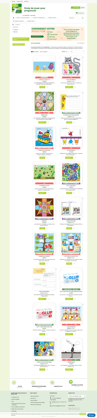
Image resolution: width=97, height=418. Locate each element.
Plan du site (20, 1)
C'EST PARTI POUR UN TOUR (71, 256)
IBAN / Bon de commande (17, 409)
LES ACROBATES (71, 150)
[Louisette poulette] (44, 67)
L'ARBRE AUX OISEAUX (44, 256)
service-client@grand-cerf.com (58, 405)
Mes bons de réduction (36, 404)
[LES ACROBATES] (71, 137)
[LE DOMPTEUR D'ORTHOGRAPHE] (71, 102)
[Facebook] (69, 409)
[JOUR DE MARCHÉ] (71, 314)
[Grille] (32, 52)
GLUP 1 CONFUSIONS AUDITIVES (44, 326)
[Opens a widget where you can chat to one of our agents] (91, 415)
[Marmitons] (44, 102)
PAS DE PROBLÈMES (44, 291)
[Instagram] (78, 409)
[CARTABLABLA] (71, 349)
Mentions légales (15, 399)
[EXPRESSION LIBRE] (71, 208)
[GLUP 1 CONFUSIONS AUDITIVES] (44, 314)
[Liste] (33, 52)
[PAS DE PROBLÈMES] (44, 279)
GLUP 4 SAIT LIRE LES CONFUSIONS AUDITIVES (71, 291)
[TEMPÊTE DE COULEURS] (44, 137)
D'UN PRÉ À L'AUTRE (44, 185)
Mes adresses (34, 400)
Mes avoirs (33, 398)
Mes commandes (35, 396)
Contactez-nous (15, 397)
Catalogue (14, 411)
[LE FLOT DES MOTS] (71, 173)
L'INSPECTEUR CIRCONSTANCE (44, 362)
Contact (26, 1)
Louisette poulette (44, 79)
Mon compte (33, 393)
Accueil (13, 1)
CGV (13, 401)
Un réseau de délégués (39, 386)
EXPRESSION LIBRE (71, 221)
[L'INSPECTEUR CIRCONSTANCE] (44, 349)
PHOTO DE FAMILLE (71, 79)
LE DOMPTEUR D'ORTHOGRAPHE (71, 115)
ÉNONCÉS (44, 221)
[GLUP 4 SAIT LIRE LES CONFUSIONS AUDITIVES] (71, 279)
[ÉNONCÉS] (44, 208)
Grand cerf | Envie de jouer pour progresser (18, 404)
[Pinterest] (75, 409)
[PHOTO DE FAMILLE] (71, 67)
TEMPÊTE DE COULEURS (44, 150)
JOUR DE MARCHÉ (71, 326)
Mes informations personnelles (38, 402)
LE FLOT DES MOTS (71, 185)
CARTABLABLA (71, 362)
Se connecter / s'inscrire (29, 15)
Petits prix (15, 31)
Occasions (15, 29)
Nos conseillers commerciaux (18, 406)
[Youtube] (72, 409)
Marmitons (44, 115)
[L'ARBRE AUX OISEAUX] (44, 243)
